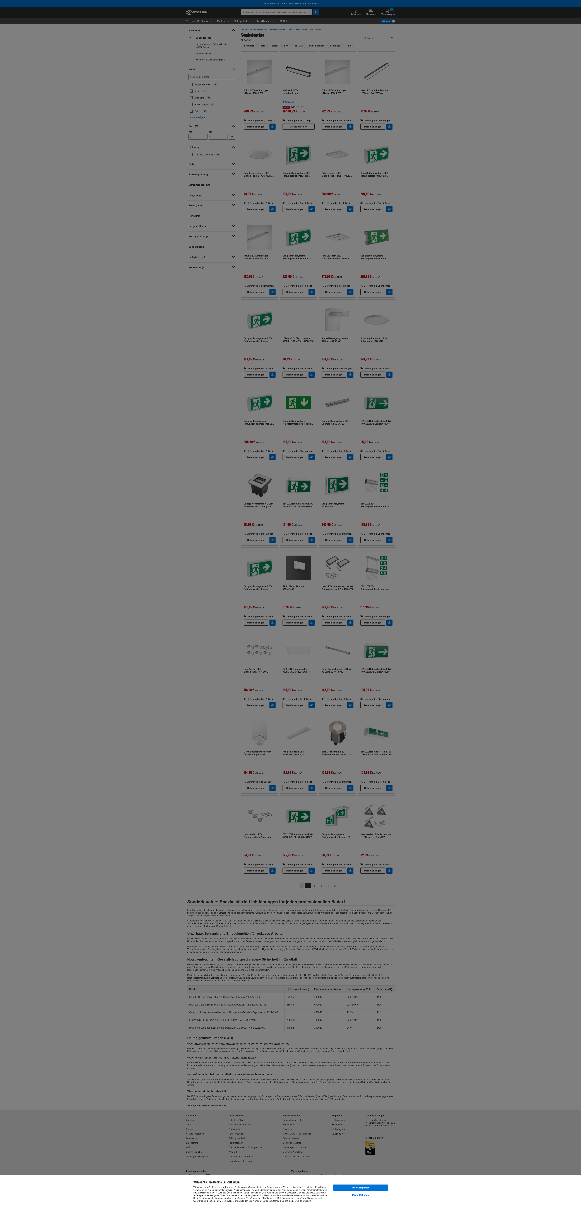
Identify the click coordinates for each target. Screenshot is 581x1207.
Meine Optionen (360, 1194)
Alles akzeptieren (360, 1187)
